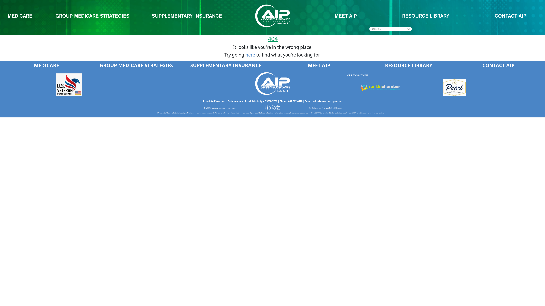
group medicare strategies (92, 16)
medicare (20, 16)
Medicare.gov (304, 113)
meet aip (346, 16)
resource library (425, 16)
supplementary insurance (187, 16)
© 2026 (207, 108)
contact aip (510, 16)
